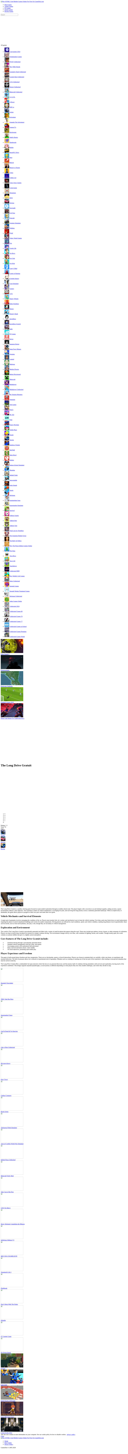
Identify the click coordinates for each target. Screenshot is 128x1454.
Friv (11, 243)
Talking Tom (13, 525)
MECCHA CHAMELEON (9, 1256)
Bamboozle (13, 142)
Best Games (8, 5)
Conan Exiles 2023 (6, 1433)
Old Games (13, 404)
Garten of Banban (15, 273)
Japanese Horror (14, 344)
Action (11, 112)
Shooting (12, 470)
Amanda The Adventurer (16, 122)
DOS (11, 198)
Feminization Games (16, 57)
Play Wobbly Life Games (17, 576)
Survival (12, 510)
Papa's (11, 409)
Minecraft (12, 379)
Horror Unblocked (15, 87)
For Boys (12, 253)
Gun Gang (4, 1384)
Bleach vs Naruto (15, 167)
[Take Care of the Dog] (12, 1190)
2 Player (12, 102)
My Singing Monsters (16, 394)
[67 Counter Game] (12, 1335)
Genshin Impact (14, 278)
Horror (12, 309)
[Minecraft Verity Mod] (12, 1174)
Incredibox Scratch (15, 324)
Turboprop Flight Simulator (9, 1127)
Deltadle (3, 1320)
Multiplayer (13, 384)
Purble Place (13, 430)
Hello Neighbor (14, 304)
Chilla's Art (13, 178)
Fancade (12, 218)
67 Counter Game (6, 1336)
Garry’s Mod (13, 268)
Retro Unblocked (15, 581)
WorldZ (3, 1368)
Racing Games (8, 11)
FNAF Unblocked (15, 62)
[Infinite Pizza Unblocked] (12, 1158)
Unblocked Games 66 (16, 611)
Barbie (11, 147)
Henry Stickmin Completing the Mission (13, 1224)
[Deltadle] (12, 1319)
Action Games (8, 6)
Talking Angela (14, 515)
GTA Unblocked (14, 82)
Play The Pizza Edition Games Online (21, 546)
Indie (11, 329)
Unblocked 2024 (14, 606)
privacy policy (71, 1434)
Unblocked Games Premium (18, 631)
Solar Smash (13, 485)
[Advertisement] (64, 30)
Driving (12, 203)
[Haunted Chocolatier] (12, 981)
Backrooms (13, 132)
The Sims (12, 551)
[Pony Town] (12, 1078)
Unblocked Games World (17, 636)
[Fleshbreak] (12, 1286)
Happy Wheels (14, 299)
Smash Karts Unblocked (8, 1401)
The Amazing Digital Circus (18, 536)
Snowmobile (13, 480)
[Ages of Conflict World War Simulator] (12, 1142)
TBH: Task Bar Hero (7, 999)
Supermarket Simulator (16, 505)
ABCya (11, 107)
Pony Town (4, 1079)
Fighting (12, 228)
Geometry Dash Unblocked (18, 72)
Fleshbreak (4, 1288)
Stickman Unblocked (16, 596)
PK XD (12, 415)
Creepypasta (13, 188)
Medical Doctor (14, 369)
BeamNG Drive (14, 152)
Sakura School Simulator (17, 465)
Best (11, 157)
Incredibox (13, 319)
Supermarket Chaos (6, 1015)
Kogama (12, 354)
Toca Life (12, 561)
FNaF (11, 233)
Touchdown (13, 566)
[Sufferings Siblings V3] (12, 1238)
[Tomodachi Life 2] (12, 1270)
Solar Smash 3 (5, 654)
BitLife (12, 162)
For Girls (12, 258)
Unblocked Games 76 (16, 616)
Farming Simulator (15, 223)
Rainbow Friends (15, 445)
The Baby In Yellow (16, 541)
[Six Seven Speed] (12, 1351)
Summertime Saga (15, 500)
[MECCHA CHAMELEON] (12, 1254)
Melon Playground (15, 374)
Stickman (12, 495)
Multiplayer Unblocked (16, 389)
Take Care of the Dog (7, 1192)
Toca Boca (13, 556)
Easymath (12, 208)
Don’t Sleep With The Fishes (9, 1304)
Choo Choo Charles (15, 183)
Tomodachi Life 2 (6, 1272)
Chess (11, 172)
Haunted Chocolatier (7, 983)
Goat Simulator (14, 283)
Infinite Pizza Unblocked (8, 1160)
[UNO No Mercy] (12, 1206)
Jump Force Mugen (15, 349)
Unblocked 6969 (14, 571)
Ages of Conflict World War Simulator (12, 1144)
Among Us (12, 127)
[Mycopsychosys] (12, 1062)
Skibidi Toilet (14, 475)
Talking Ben (13, 520)
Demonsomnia (5, 670)
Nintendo (12, 399)
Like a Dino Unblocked (8, 1047)
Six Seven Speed (6, 1352)
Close (2, 1436)
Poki (11, 420)
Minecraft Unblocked (16, 92)
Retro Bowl (13, 455)
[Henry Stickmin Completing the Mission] (12, 1222)
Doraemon (13, 193)
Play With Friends (15, 67)
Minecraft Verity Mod (7, 1176)
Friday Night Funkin (16, 238)
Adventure (12, 117)
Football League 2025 (7, 702)
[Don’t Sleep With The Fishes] (12, 1302)
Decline (6, 1436)
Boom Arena (4, 1111)
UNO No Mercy (6, 1208)
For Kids (12, 263)
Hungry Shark (14, 314)
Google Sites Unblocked (17, 77)
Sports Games (8, 10)
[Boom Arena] (12, 1110)
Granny (12, 288)
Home (6, 1441)
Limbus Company (6, 1095)
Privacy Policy (8, 1444)
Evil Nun (12, 213)
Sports (11, 490)
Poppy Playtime (14, 425)
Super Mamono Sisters (7, 1417)
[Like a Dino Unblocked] (12, 1045)
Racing (12, 440)
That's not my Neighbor (17, 531)
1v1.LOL (12, 97)
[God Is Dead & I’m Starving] (12, 1029)
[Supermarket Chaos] (12, 1013)
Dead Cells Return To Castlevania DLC (12, 718)
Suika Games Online (16, 601)
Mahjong (12, 364)
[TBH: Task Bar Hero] (12, 997)
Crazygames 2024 (15, 51)
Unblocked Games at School (18, 626)
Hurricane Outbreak (7, 686)
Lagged (12, 359)
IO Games (7, 8)
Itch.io (11, 339)
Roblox (12, 460)
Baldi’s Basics (14, 137)
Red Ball (12, 450)
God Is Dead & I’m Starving (9, 1031)
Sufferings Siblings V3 (7, 1240)
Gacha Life (13, 248)
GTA (11, 294)
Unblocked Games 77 (16, 621)
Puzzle (11, 435)
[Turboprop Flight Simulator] (12, 1126)
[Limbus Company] (12, 1094)
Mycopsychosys (5, 1063)
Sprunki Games (14, 586)
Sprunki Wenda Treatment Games (20, 591)
